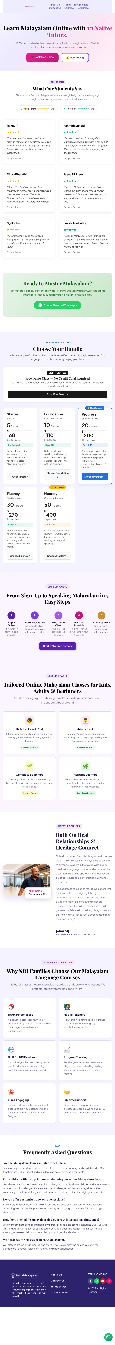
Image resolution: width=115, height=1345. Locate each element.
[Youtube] (103, 1281)
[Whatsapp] (96, 1281)
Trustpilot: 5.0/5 (79, 108)
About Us (55, 4)
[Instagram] (109, 1281)
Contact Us (55, 7)
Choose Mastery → (57, 555)
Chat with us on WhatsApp (60, 305)
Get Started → (20, 476)
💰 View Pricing (75, 57)
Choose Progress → (95, 476)
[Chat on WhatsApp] (108, 1337)
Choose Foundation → (57, 474)
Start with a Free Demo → (57, 645)
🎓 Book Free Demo (42, 56)
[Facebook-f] (90, 1281)
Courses (69, 7)
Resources (83, 7)
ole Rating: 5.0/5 (37, 108)
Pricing (67, 4)
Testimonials (81, 4)
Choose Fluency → (20, 555)
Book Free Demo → (57, 394)
